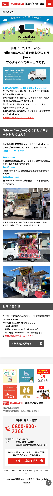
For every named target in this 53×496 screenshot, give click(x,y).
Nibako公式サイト (22, 343)
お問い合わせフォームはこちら (19, 335)
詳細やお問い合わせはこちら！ (19, 117)
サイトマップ (28, 470)
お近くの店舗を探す (26, 460)
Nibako (8, 11)
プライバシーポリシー (12, 470)
